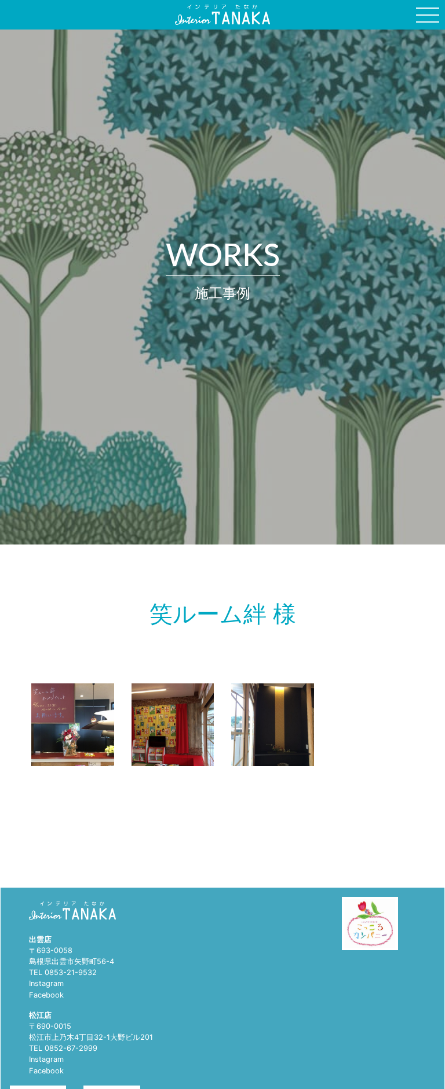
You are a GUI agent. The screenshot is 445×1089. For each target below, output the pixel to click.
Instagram (46, 983)
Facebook (46, 995)
